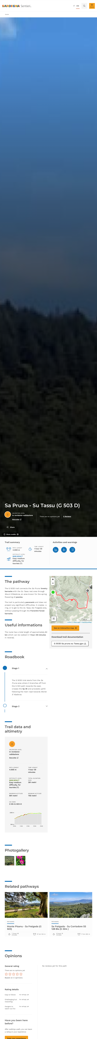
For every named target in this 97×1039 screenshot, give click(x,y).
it (74, 6)
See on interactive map (64, 628)
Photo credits (11, 534)
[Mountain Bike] (64, 550)
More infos (15, 519)
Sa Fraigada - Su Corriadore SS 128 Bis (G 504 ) (69, 927)
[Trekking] (55, 550)
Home (7, 14)
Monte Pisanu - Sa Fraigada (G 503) (24, 927)
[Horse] (72, 550)
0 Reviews (67, 516)
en (78, 6)
